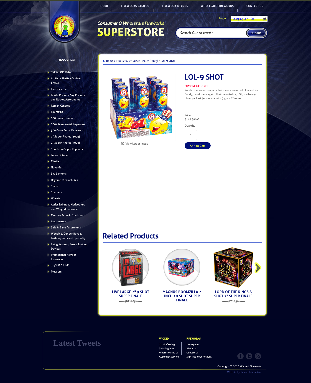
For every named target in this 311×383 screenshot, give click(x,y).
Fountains (57, 111)
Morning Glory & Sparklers (67, 215)
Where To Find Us (168, 352)
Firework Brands (175, 6)
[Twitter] (249, 355)
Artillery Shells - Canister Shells (66, 80)
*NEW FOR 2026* (61, 72)
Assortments (58, 221)
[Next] (258, 268)
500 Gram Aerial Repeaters (67, 130)
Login (222, 18)
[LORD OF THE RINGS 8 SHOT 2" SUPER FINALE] (233, 267)
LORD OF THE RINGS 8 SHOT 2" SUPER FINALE (233, 294)
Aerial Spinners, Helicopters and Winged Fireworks (68, 206)
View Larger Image (136, 143)
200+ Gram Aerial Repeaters (68, 124)
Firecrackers (58, 89)
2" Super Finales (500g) (65, 142)
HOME (104, 6)
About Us (191, 348)
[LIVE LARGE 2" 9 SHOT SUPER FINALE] (130, 267)
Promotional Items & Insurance (63, 257)
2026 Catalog (167, 344)
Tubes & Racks (59, 155)
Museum (56, 271)
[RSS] (258, 355)
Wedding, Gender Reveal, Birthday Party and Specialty (68, 236)
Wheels (55, 198)
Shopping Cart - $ (243, 19)
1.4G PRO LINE (60, 265)
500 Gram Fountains (63, 118)
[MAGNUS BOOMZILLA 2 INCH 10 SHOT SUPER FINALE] (182, 267)
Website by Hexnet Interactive (244, 372)
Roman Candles (60, 105)
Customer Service (169, 356)
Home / (110, 61)
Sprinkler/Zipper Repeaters (67, 149)
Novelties (57, 167)
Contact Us (254, 6)
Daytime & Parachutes (64, 180)
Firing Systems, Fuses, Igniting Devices (69, 246)
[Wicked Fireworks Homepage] (64, 21)
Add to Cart (197, 146)
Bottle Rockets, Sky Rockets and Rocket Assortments (68, 97)
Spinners (56, 192)
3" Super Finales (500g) (65, 136)
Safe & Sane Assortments (66, 227)
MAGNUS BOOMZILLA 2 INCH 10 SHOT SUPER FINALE (182, 296)
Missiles (56, 161)
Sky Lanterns (58, 173)
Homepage (192, 344)
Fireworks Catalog (135, 6)
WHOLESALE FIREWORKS (217, 6)
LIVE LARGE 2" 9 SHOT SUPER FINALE (130, 294)
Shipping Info (166, 348)
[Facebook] (241, 355)
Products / (122, 61)
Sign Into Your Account (199, 356)
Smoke (55, 186)
